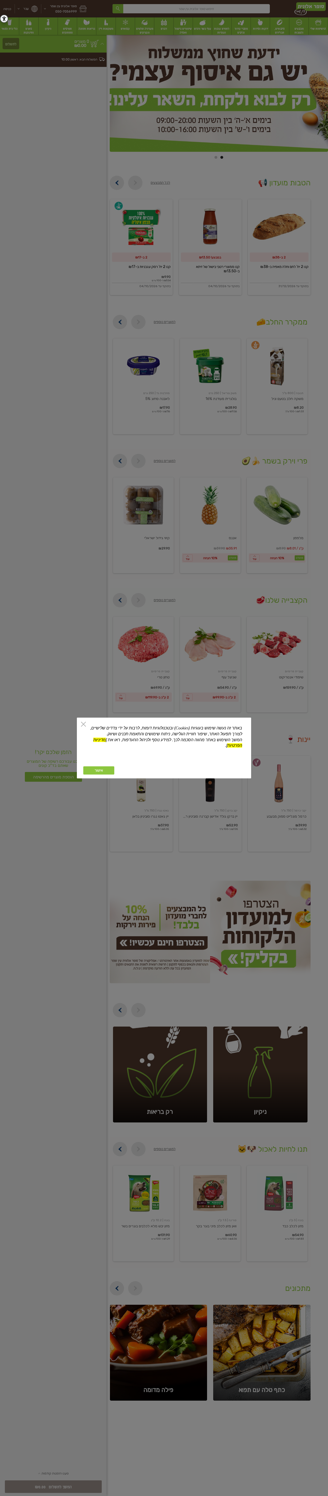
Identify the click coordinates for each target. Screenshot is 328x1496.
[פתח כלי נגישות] (4, 19)
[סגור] (83, 724)
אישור (99, 770)
